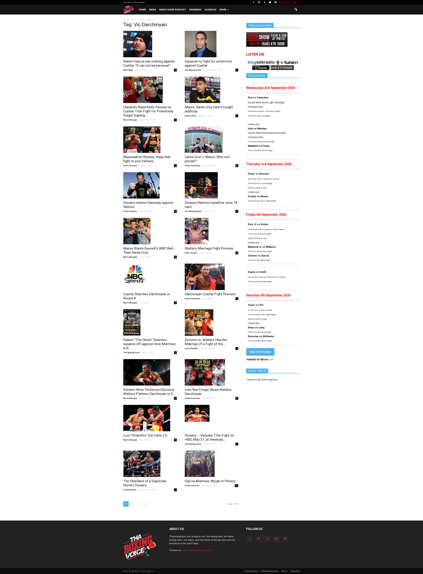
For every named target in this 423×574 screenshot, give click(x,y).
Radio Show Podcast (172, 9)
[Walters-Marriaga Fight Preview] (211, 231)
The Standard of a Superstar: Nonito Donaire (145, 483)
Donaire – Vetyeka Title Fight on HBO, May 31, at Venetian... (209, 437)
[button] (296, 10)
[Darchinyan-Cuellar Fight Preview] (211, 277)
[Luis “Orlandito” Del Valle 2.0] (150, 418)
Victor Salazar (130, 165)
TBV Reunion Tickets (288, 2)
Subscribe (295, 571)
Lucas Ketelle (191, 348)
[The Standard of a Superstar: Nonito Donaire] (150, 464)
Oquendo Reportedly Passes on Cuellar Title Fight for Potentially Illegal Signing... (148, 111)
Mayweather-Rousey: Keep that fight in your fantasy (146, 159)
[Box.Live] (259, 360)
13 (237, 485)
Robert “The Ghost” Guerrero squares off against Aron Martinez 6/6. (149, 344)
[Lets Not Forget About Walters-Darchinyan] (211, 372)
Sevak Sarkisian (192, 165)
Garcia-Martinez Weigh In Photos (210, 481)
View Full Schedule (260, 351)
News (152, 9)
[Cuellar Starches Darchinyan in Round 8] (150, 274)
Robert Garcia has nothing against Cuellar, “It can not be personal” (149, 63)
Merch (284, 571)
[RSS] (264, 2)
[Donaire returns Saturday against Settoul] (150, 185)
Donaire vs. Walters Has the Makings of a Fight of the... (206, 342)
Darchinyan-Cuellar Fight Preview (210, 294)
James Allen (190, 115)
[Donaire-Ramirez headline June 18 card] (211, 185)
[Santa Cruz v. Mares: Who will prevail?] (211, 139)
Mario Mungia (130, 119)
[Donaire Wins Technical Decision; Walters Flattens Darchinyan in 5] (150, 372)
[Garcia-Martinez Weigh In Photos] (211, 464)
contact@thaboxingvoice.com (197, 550)
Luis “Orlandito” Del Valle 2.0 (145, 435)
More (223, 9)
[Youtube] (275, 2)
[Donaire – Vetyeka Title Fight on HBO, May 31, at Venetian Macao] (211, 413)
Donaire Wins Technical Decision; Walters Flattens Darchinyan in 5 (149, 392)
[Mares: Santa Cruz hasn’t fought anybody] (211, 90)
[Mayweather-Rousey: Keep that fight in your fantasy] (150, 139)
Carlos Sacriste (192, 485)
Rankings (195, 9)
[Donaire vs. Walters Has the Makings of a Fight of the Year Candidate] (211, 322)
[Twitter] (270, 2)
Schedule (210, 9)
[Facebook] (253, 2)
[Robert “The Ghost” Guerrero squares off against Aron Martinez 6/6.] (150, 322)
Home (142, 9)
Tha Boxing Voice (193, 70)
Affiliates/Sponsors (269, 571)
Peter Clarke (191, 253)
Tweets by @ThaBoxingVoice (261, 379)
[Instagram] (259, 2)
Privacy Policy (251, 571)
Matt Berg (128, 70)
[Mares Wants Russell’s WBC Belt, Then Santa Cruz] (150, 231)
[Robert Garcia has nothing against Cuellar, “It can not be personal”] (150, 44)
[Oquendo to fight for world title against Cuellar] (211, 44)
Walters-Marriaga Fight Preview (209, 248)
